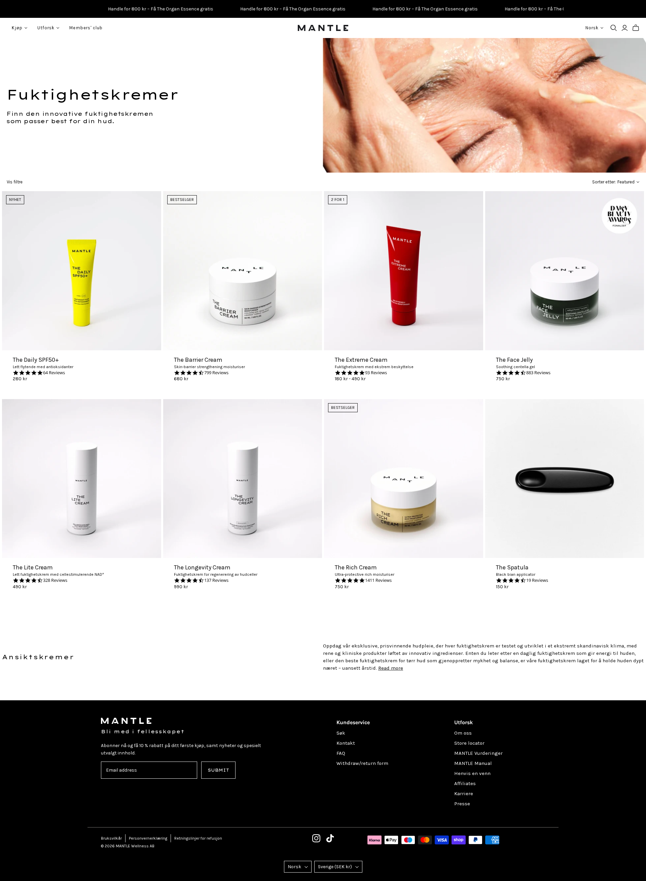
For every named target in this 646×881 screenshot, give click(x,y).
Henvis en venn (472, 773)
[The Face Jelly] (564, 270)
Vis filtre (15, 181)
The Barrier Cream (198, 359)
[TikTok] (330, 838)
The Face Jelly (514, 359)
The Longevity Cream (202, 567)
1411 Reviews (378, 580)
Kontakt (345, 743)
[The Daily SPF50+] (81, 270)
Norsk (294, 867)
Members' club (86, 27)
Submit (218, 770)
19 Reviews (537, 580)
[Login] (624, 28)
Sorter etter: (604, 181)
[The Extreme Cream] (403, 270)
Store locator (469, 743)
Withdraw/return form (362, 763)
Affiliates (465, 783)
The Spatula (512, 567)
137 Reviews (216, 580)
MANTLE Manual (473, 763)
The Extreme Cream (361, 359)
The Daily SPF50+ (36, 359)
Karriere (463, 793)
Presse (462, 804)
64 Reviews (54, 373)
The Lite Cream (33, 567)
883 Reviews (538, 373)
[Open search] (613, 28)
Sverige (335, 867)
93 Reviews (376, 373)
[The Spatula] (564, 478)
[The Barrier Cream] (242, 270)
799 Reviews (216, 373)
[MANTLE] (323, 28)
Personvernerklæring (148, 838)
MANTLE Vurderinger (478, 753)
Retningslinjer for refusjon (198, 838)
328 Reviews (55, 580)
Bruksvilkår (111, 838)
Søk (340, 733)
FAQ (340, 753)
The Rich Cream (356, 567)
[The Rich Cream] (403, 478)
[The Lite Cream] (81, 478)
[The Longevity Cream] (242, 478)
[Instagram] (316, 838)
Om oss (463, 733)
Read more (390, 668)
